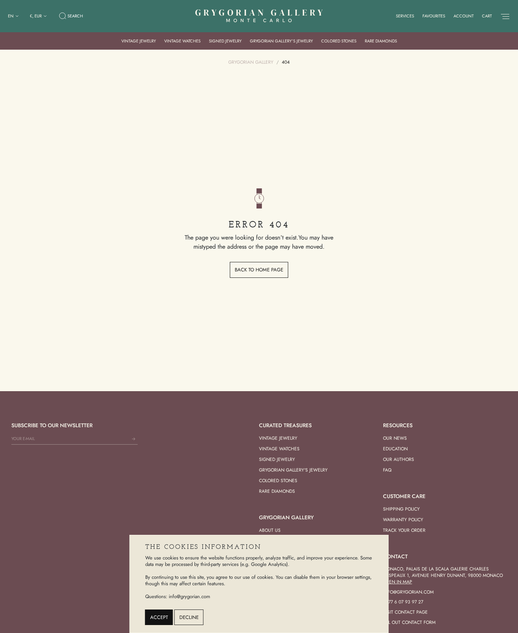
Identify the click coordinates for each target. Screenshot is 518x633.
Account (464, 16)
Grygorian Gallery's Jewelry (293, 470)
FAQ (387, 470)
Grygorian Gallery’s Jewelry (281, 41)
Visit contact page (405, 612)
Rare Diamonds (381, 41)
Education (395, 448)
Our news (395, 438)
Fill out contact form (409, 622)
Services (405, 16)
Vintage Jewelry (138, 41)
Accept (159, 617)
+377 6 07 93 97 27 (403, 602)
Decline (189, 617)
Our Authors (398, 459)
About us (270, 530)
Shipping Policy (401, 509)
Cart (487, 16)
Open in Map (397, 581)
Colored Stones (338, 41)
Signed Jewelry (225, 41)
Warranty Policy (403, 519)
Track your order (404, 530)
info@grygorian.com (408, 592)
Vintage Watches (182, 41)
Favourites (433, 16)
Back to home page (259, 269)
